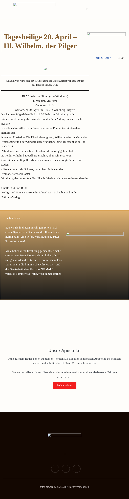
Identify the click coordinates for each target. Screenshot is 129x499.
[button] (87, 9)
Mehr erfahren (64, 385)
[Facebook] (55, 469)
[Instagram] (66, 469)
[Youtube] (77, 469)
